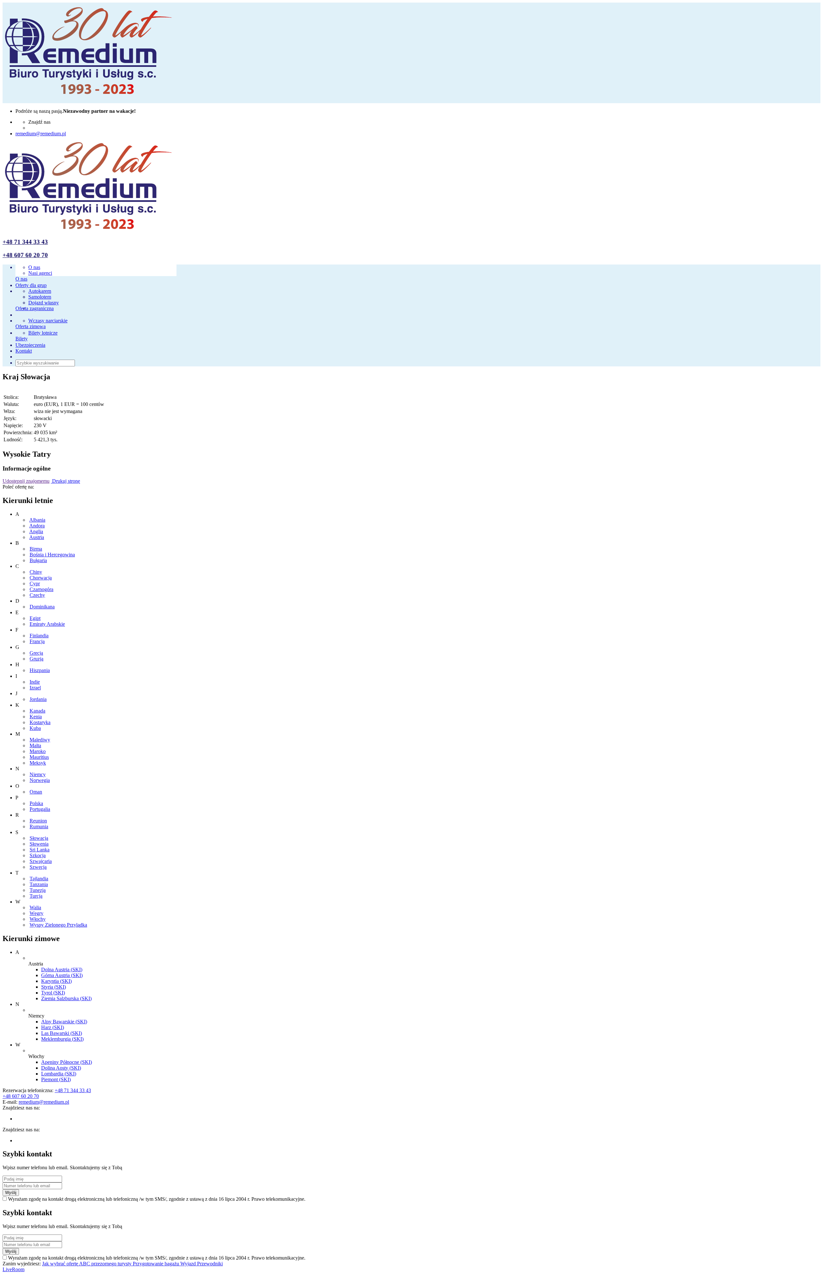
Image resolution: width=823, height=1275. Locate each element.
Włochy (38, 919)
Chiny (36, 572)
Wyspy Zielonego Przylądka (58, 925)
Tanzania (39, 884)
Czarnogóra (41, 589)
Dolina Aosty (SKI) (61, 1068)
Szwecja (38, 867)
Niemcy (38, 774)
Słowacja (39, 838)
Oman (36, 792)
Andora (37, 525)
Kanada (37, 711)
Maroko (38, 751)
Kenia (36, 716)
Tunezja (38, 890)
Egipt (35, 618)
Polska (36, 803)
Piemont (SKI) (56, 1079)
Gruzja (36, 658)
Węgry (36, 913)
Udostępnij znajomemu (26, 481)
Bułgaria (38, 560)
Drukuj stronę (65, 481)
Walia (35, 907)
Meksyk (38, 763)
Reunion (38, 820)
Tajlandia (39, 878)
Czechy (37, 595)
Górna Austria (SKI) (62, 975)
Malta (35, 745)
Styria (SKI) (53, 987)
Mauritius (39, 757)
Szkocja (38, 855)
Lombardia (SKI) (58, 1073)
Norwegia (40, 780)
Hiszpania (40, 670)
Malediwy (40, 739)
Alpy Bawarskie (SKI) (64, 1021)
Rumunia (39, 826)
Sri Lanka (40, 849)
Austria (36, 537)
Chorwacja (41, 577)
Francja (37, 641)
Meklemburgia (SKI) (62, 1039)
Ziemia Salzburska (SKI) (66, 998)
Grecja (36, 653)
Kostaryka (40, 722)
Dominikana (42, 606)
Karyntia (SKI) (56, 981)
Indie (35, 682)
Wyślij (10, 1192)
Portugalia (40, 809)
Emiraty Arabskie (47, 624)
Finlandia (39, 635)
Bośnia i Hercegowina (52, 554)
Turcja (36, 896)
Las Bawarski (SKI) (61, 1033)
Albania (37, 520)
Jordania (38, 699)
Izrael (35, 687)
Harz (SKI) (52, 1027)
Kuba (35, 728)
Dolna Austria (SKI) (61, 969)
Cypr (35, 583)
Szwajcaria (41, 861)
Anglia (36, 531)
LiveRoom (13, 1269)
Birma (36, 549)
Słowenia (39, 844)
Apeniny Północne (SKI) (66, 1062)
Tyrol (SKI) (53, 992)
